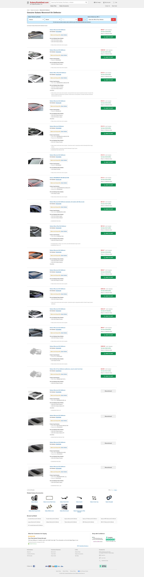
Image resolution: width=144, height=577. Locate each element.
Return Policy (65, 571)
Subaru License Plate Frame (49, 501)
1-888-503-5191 (104, 560)
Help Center (114, 6)
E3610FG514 (58, 370)
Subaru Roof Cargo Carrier (34, 510)
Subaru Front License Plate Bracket (79, 511)
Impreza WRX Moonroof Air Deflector (108, 518)
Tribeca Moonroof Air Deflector (70, 522)
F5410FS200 (58, 444)
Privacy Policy (73, 571)
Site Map (77, 555)
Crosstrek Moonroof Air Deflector (34, 518)
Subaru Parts (53, 6)
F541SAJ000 (58, 203)
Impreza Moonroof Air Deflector (70, 518)
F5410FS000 (58, 417)
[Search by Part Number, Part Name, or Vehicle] (86, 2)
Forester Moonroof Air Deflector (52, 518)
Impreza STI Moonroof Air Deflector (90, 518)
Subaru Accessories (64, 6)
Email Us (103, 555)
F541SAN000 (58, 31)
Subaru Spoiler (79, 501)
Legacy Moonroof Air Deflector (34, 522)
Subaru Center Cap (94, 501)
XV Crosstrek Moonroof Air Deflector (35, 525)
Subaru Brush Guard (64, 510)
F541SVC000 (58, 252)
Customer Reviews (31, 553)
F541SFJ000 (58, 74)
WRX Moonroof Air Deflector (88, 522)
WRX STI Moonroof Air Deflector (107, 522)
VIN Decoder (29, 555)
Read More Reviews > (83, 545)
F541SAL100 (58, 179)
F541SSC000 (58, 228)
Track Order (53, 553)
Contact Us (107, 6)
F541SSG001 (58, 156)
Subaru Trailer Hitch (64, 501)
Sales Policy (58, 571)
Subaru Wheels (34, 501)
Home (28, 10)
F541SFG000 (58, 392)
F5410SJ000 (58, 348)
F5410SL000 (58, 290)
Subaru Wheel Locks (49, 510)
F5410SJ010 (58, 310)
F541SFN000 (58, 329)
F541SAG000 (58, 468)
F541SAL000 (58, 102)
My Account (53, 551)
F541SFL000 (58, 272)
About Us (29, 551)
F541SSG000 (58, 128)
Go (80, 19)
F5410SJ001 (58, 51)
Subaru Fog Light (109, 501)
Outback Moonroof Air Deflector (52, 522)
